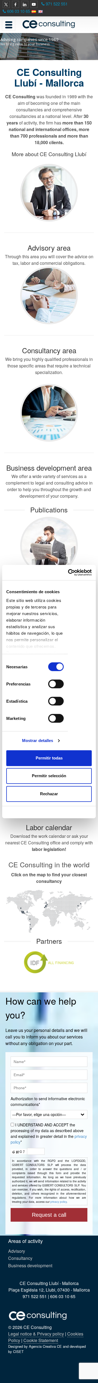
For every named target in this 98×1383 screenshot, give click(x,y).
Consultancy (20, 1258)
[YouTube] (34, 4)
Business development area (49, 467)
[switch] (56, 683)
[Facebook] (15, 4)
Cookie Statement (40, 1340)
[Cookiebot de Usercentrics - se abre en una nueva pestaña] (69, 572)
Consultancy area (49, 350)
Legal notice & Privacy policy (36, 1334)
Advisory (16, 1251)
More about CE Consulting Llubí (49, 154)
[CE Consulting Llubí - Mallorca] (49, 24)
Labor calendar (49, 827)
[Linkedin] (24, 4)
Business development (30, 1265)
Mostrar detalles (37, 740)
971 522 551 (57, 4)
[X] (6, 4)
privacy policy (58, 1202)
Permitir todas (49, 758)
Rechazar (49, 793)
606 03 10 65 (18, 11)
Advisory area (49, 247)
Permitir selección (49, 775)
